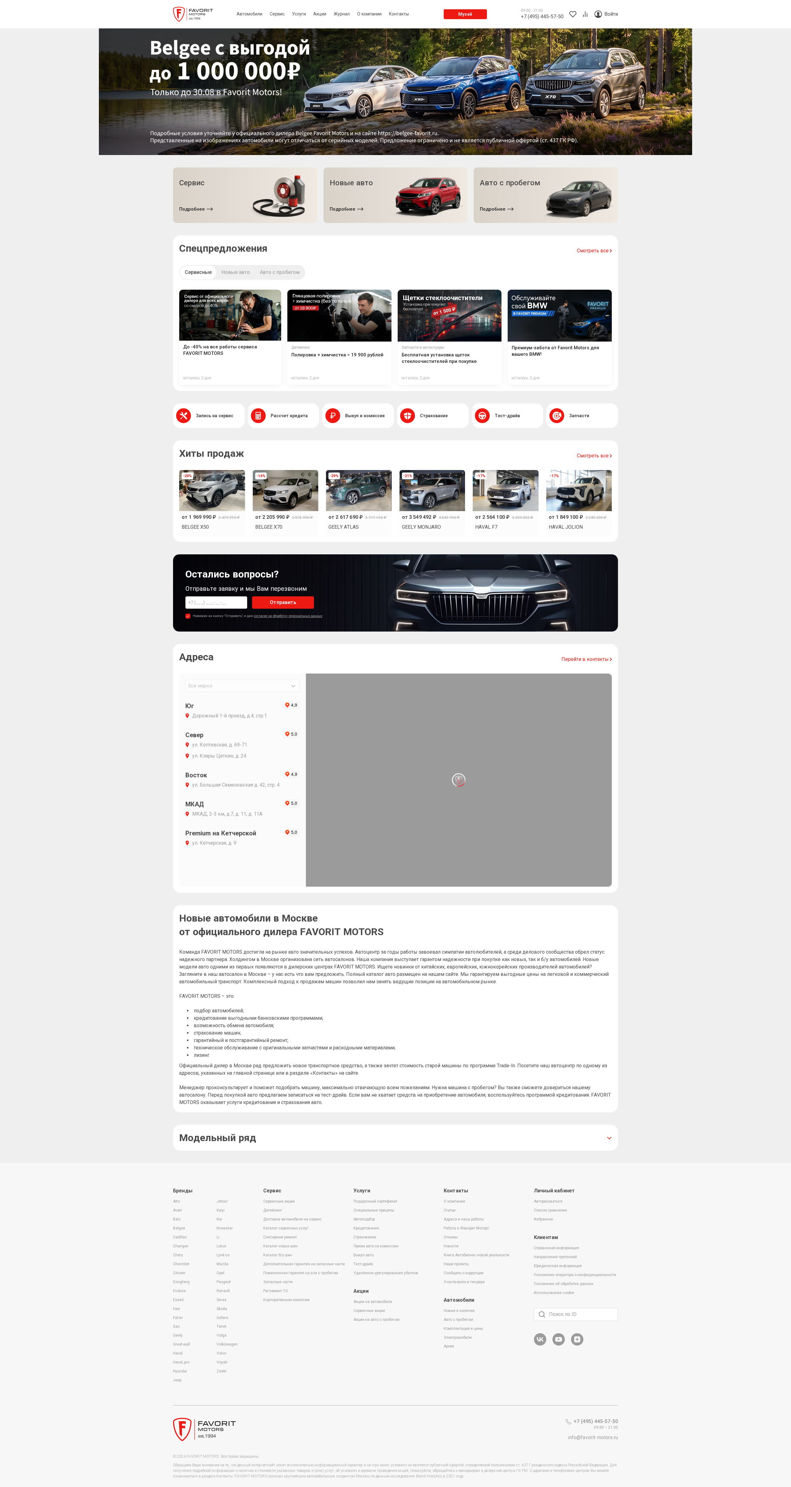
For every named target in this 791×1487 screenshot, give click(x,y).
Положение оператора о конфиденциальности (575, 1275)
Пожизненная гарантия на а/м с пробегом (300, 1273)
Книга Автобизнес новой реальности (476, 1255)
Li (218, 1237)
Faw (176, 1309)
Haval (178, 1353)
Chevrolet (181, 1264)
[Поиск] (542, 1314)
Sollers (222, 1318)
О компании (454, 1201)
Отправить (283, 602)
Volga (221, 1335)
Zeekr (221, 1371)
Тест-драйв (363, 1264)
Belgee (179, 1228)
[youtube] (558, 1344)
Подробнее (192, 209)
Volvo (221, 1353)
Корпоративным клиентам (286, 1300)
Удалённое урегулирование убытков (385, 1273)
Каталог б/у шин (277, 1255)
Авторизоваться (548, 1201)
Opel (220, 1273)
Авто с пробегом (280, 272)
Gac (176, 1326)
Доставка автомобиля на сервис (292, 1219)
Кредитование (366, 1228)
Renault (223, 1291)
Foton (178, 1318)
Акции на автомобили (372, 1302)
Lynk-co (223, 1255)
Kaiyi (221, 1210)
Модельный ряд (217, 1138)
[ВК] (540, 1344)
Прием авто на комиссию (375, 1246)
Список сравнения (550, 1210)
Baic (177, 1219)
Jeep (177, 1380)
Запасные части (278, 1282)
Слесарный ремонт (280, 1237)
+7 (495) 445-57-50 (595, 1421)
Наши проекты (456, 1264)
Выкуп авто (363, 1255)
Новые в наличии (459, 1310)
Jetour (222, 1201)
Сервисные (198, 272)
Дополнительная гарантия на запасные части (304, 1264)
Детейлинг (272, 1210)
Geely (178, 1335)
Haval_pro (181, 1362)
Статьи (449, 1210)
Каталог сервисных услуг (285, 1228)
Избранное (543, 1219)
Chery (178, 1255)
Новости (451, 1246)
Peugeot (224, 1282)
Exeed (178, 1300)
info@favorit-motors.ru (593, 1437)
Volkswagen (227, 1344)
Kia (219, 1219)
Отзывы (451, 1237)
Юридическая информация (558, 1266)
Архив (449, 1346)
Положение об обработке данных (563, 1284)
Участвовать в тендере (464, 1282)
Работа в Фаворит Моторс (466, 1228)
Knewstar (225, 1228)
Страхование (364, 1237)
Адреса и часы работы (464, 1219)
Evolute (179, 1291)
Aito (176, 1201)
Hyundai (180, 1371)
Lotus (221, 1246)
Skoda (222, 1309)
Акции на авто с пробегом (376, 1319)
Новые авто (236, 272)
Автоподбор (364, 1219)
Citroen (179, 1273)
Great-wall (181, 1344)
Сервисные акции (279, 1201)
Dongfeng (181, 1282)
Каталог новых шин (280, 1246)
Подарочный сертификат (375, 1201)
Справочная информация (556, 1248)
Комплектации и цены (463, 1328)
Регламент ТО (275, 1291)
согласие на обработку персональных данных (288, 616)
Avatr (177, 1210)
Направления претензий (555, 1257)
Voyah (222, 1362)
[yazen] (577, 1344)
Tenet (221, 1326)
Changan (180, 1246)
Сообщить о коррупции (464, 1273)
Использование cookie (554, 1293)
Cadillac (180, 1237)
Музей (465, 14)
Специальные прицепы (373, 1210)
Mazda (222, 1264)
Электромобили (458, 1337)
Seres (221, 1300)
